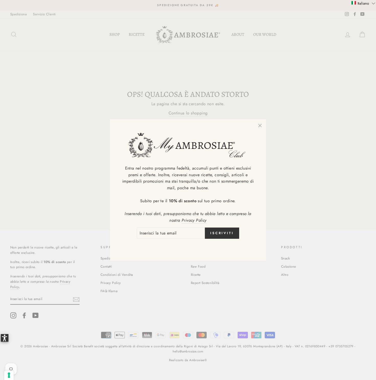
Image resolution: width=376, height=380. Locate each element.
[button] (363, 3)
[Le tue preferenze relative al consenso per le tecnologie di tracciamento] (9, 375)
